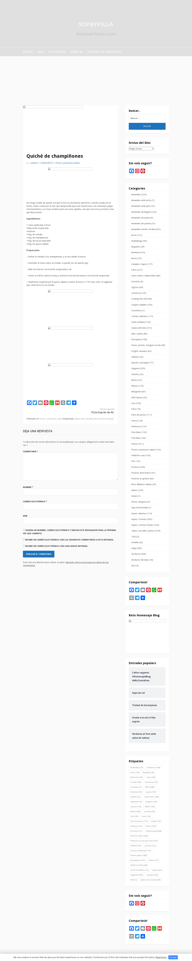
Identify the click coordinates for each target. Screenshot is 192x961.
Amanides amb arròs (141, 200)
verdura (152, 875)
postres (150, 845)
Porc (133, 461)
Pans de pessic (138, 414)
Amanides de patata (141, 223)
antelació (153, 767)
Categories (57, 51)
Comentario (30, 451)
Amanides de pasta (140, 217)
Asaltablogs (137, 240)
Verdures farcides (140, 559)
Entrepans (136, 339)
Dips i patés (137, 333)
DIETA (149, 787)
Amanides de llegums (141, 211)
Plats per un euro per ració (143, 840)
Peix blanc (136, 432)
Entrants (136, 792)
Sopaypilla (96, 24)
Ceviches (135, 281)
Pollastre (135, 845)
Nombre (28, 487)
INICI (40, 51)
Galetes (135, 356)
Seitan (134, 495)
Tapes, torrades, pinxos (143, 530)
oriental (149, 811)
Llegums (135, 368)
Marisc (134, 380)
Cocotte (135, 782)
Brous (134, 258)
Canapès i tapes (139, 264)
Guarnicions (151, 796)
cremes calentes (139, 316)
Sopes (157, 870)
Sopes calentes (138, 513)
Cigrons (135, 287)
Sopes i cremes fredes (142, 524)
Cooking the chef (139, 298)
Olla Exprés (136, 397)
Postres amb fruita (140, 472)
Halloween (136, 801)
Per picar (136, 831)
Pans (133, 408)
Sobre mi (76, 51)
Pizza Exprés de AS (102, 411)
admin (34, 162)
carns (150, 777)
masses (96, 418)
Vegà (133, 548)
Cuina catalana (138, 321)
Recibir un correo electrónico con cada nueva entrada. (56, 546)
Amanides (136, 194)
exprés (150, 792)
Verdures (135, 553)
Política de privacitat (104, 51)
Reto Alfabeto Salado (141, 484)
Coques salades (139, 304)
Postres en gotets (140, 478)
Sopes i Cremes (138, 519)
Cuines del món (138, 327)
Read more (161, 957)
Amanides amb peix (140, 206)
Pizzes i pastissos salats (67, 162)
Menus (28, 51)
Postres (135, 467)
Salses (134, 490)
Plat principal (107, 418)
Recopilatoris (137, 860)
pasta (156, 821)
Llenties (135, 374)
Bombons (136, 252)
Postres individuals (140, 850)
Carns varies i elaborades (143, 275)
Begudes (135, 246)
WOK (133, 879)
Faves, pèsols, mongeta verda (146, 345)
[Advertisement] (96, 77)
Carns (134, 269)
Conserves (136, 293)
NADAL (135, 811)
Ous (133, 403)
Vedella (134, 542)
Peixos (134, 443)
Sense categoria (139, 501)
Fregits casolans (139, 351)
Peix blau (135, 437)
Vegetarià (136, 875)
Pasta (134, 420)
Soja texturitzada (139, 507)
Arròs (134, 235)
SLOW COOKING (139, 870)
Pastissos (136, 426)
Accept (173, 957)
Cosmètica (136, 310)
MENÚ (149, 806)
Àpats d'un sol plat (83, 418)
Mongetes (136, 391)
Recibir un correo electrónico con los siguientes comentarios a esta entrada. (69, 539)
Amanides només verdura (143, 229)
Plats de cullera (139, 835)
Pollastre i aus (138, 455)
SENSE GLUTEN (138, 865)
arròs (134, 772)
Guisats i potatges (140, 362)
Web (25, 515)
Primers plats (138, 855)
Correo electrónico (35, 501)
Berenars (136, 777)
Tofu (133, 536)
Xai (132, 565)
